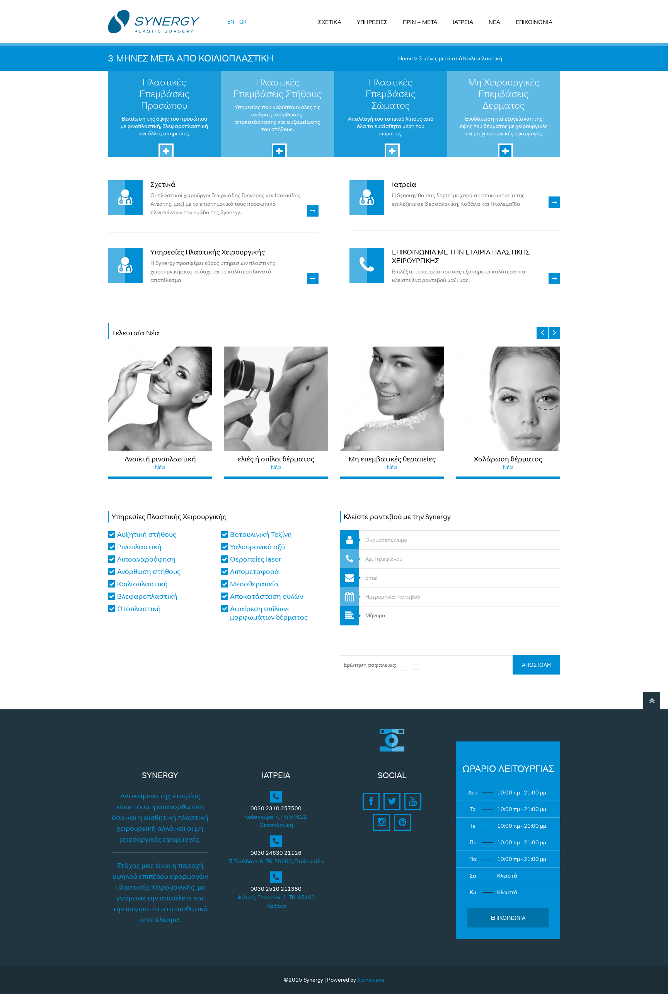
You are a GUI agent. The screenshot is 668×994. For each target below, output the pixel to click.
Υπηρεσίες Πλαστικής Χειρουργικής (207, 252)
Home (405, 58)
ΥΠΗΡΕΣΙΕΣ (372, 22)
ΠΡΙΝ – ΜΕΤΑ (420, 22)
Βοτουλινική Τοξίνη (261, 534)
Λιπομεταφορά (254, 571)
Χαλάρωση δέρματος (508, 459)
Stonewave (371, 979)
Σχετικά (163, 184)
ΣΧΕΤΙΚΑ (329, 22)
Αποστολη (536, 664)
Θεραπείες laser (255, 559)
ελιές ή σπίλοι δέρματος (276, 459)
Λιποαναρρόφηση (146, 559)
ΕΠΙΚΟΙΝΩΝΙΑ (534, 22)
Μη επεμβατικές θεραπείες (392, 459)
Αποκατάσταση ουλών (266, 596)
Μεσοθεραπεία (254, 584)
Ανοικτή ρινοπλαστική (160, 459)
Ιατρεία (404, 184)
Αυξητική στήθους (146, 534)
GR (243, 21)
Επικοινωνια (508, 917)
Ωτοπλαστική (139, 609)
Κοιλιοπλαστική (142, 584)
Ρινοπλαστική (139, 547)
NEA (494, 22)
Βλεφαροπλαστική (147, 596)
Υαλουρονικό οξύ (257, 547)
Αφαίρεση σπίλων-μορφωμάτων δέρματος (269, 613)
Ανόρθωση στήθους (149, 571)
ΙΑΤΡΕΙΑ (463, 22)
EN (230, 21)
